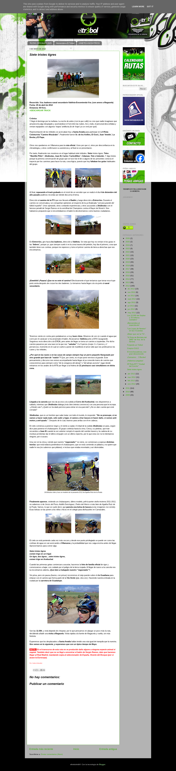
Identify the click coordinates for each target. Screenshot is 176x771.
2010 (128, 392)
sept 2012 (132, 299)
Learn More (138, 6)
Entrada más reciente (41, 749)
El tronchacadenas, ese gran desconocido (136, 353)
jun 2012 (131, 309)
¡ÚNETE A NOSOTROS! (89, 43)
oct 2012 (131, 296)
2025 (128, 242)
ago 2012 (132, 302)
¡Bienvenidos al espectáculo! (133, 324)
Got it (150, 6)
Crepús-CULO (133, 348)
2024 (128, 245)
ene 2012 (132, 384)
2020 (128, 259)
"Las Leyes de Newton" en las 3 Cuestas (136, 330)
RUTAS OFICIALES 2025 (41, 43)
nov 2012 (132, 292)
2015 (128, 276)
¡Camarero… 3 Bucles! (136, 357)
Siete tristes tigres (134, 369)
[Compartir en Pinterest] (44, 670)
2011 (128, 388)
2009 (128, 395)
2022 (128, 252)
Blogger (102, 764)
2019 (128, 262)
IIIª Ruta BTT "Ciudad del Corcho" (136, 365)
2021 (128, 255)
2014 (128, 279)
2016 (128, 272)
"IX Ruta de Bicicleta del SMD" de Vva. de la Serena (137, 339)
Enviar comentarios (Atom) (52, 754)
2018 (128, 266)
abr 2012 (132, 374)
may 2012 (132, 313)
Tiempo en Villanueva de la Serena (134, 190)
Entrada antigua (108, 749)
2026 (128, 238)
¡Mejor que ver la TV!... (136, 334)
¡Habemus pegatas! (135, 361)
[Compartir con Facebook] (41, 670)
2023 (128, 249)
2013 (128, 282)
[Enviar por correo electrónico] (34, 670)
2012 (128, 286)
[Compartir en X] (39, 670)
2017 (128, 269)
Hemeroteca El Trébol (65, 43)
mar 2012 (132, 377)
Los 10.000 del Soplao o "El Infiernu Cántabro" (136, 318)
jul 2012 (131, 306)
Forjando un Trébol (135, 345)
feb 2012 (131, 381)
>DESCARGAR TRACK (40, 110)
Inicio (76, 749)
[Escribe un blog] (36, 670)
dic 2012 (131, 289)
